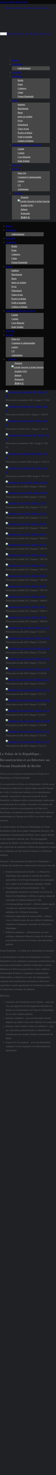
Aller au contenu (7, 2)
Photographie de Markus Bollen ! (28, 8)
